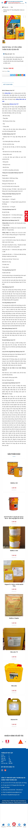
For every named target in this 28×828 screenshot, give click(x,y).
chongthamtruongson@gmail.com (14, 792)
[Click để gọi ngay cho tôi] (14, 824)
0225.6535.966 (11, 789)
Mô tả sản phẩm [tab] (7, 84)
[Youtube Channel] (5, 770)
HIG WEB (24, 802)
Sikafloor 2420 (14, 550)
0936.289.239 (19, 789)
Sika (8, 71)
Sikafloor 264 (14, 483)
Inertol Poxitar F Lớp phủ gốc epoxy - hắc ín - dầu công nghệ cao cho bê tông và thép (14, 518)
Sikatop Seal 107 (14, 104)
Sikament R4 (14, 719)
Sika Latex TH (14, 652)
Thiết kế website (18, 802)
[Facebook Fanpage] (2, 770)
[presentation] (2, 741)
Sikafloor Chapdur (14, 618)
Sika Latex (14, 685)
